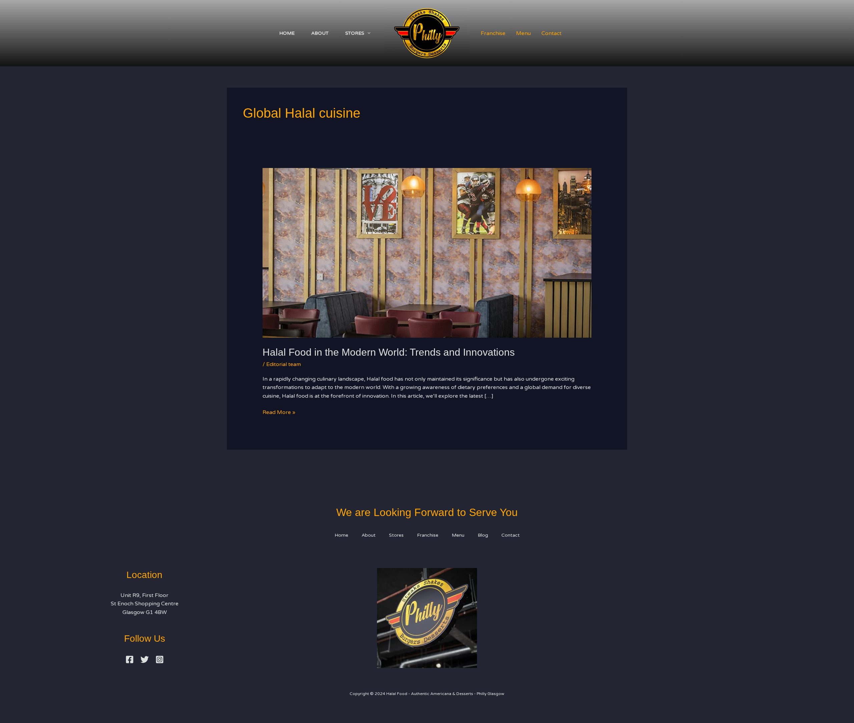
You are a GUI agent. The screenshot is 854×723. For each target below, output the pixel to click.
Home (287, 33)
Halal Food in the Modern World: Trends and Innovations (389, 352)
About (320, 33)
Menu (523, 33)
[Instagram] (159, 659)
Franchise (493, 33)
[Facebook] (129, 659)
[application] (367, 33)
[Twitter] (144, 659)
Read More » (279, 412)
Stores (354, 33)
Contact (551, 33)
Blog (483, 535)
